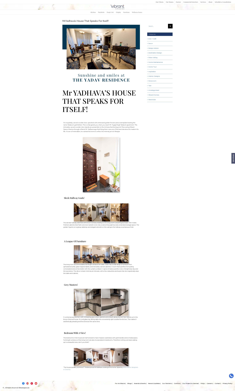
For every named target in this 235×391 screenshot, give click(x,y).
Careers (209, 383)
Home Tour (152, 67)
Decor (150, 43)
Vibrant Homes (153, 95)
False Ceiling (152, 57)
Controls (176, 383)
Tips (149, 85)
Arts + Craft (152, 39)
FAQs (201, 383)
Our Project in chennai (189, 383)
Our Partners (166, 383)
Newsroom (152, 81)
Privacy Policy (227, 383)
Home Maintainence (155, 62)
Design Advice (153, 48)
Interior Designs (154, 76)
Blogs (129, 383)
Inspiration (152, 71)
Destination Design (155, 53)
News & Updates (153, 383)
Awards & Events (139, 383)
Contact (217, 383)
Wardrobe (152, 99)
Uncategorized (153, 90)
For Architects (119, 383)
